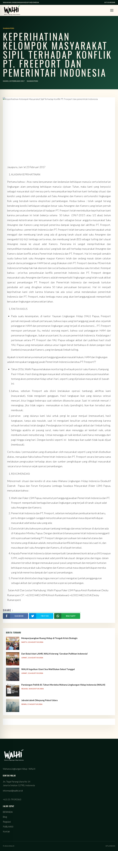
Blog (5, 816)
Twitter (45, 616)
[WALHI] (12, 10)
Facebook (19, 616)
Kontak (6, 831)
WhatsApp (71, 616)
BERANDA (8, 812)
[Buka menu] (112, 10)
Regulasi (7, 821)
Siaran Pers (32, 81)
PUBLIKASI (8, 826)
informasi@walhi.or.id (13, 790)
